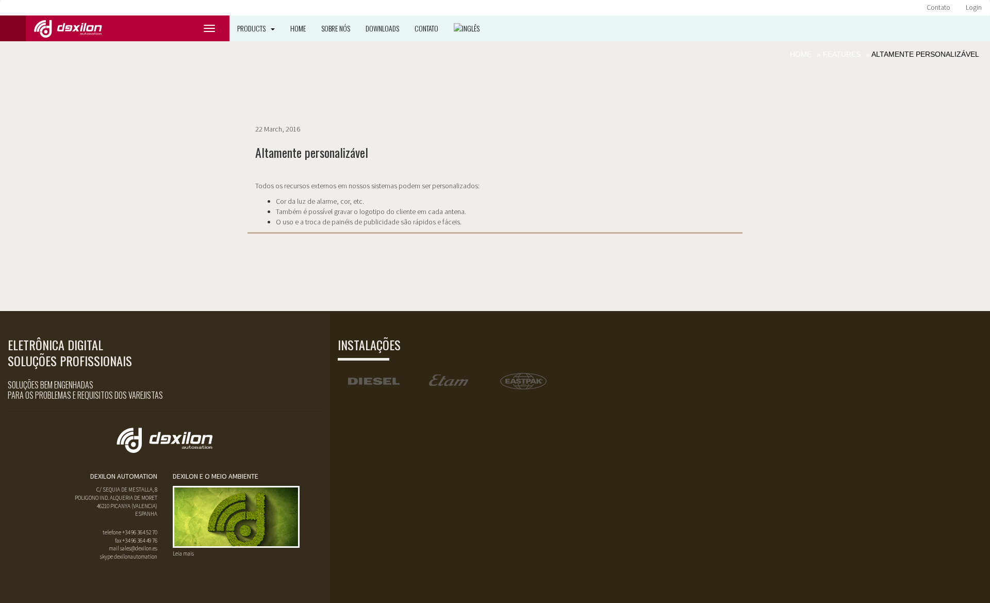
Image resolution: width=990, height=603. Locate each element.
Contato (938, 7)
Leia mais (183, 553)
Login (974, 7)
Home (298, 28)
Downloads (382, 28)
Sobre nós (335, 28)
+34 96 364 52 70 (139, 532)
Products (251, 28)
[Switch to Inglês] (466, 28)
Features (842, 54)
